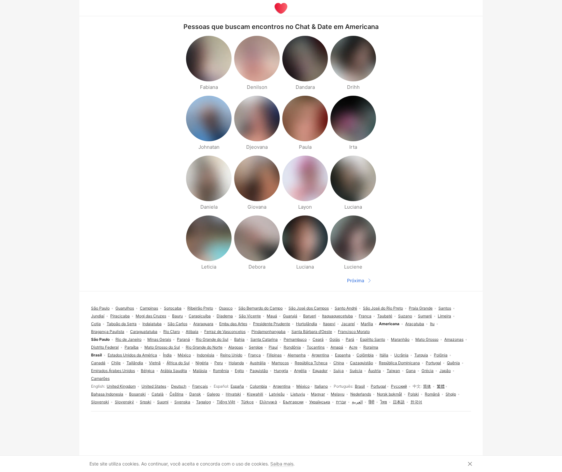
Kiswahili (255, 394)
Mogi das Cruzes (151, 315)
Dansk (195, 394)
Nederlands (360, 394)
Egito (239, 370)
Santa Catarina (264, 339)
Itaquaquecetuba (337, 315)
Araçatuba (414, 323)
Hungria (281, 370)
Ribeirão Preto (200, 308)
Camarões (100, 378)
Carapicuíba (200, 315)
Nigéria (201, 362)
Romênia (221, 370)
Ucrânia (401, 355)
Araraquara (203, 323)
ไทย (383, 401)
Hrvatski (233, 394)
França (254, 355)
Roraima (370, 347)
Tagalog (203, 401)
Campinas (149, 308)
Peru (218, 362)
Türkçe (247, 401)
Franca (365, 315)
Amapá (336, 347)
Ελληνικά (268, 401)
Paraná (183, 339)
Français (200, 386)
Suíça (338, 370)
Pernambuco (295, 339)
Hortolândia (306, 323)
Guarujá (290, 315)
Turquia (421, 355)
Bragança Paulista (107, 331)
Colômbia (365, 355)
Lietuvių (297, 394)
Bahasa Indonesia (107, 394)
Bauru (177, 315)
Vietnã (155, 362)
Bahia (239, 339)
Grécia (427, 370)
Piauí (273, 347)
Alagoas (235, 347)
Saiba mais (281, 463)
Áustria (374, 370)
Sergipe (256, 347)
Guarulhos (124, 308)
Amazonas (453, 339)
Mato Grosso (426, 339)
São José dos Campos (308, 308)
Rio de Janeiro (128, 339)
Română (432, 394)
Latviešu (277, 394)
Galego (213, 394)
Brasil (360, 386)
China (338, 362)
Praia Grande (421, 308)
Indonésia (205, 355)
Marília (367, 323)
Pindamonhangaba (268, 331)
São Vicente (250, 315)
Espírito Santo (372, 339)
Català (158, 394)
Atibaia (192, 331)
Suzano (405, 315)
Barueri (309, 315)
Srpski (145, 401)
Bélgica (147, 370)
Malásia (200, 370)
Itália (384, 355)
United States (153, 386)
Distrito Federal (105, 347)
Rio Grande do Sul (212, 339)
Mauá (272, 315)
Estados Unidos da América (132, 355)
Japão (445, 370)
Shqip (451, 394)
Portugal (378, 386)
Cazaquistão (361, 362)
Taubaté (384, 315)
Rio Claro (171, 331)
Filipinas (274, 355)
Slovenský (124, 401)
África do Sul (178, 362)
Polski (413, 394)
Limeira (444, 315)
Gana (411, 370)
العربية (357, 401)
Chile (116, 362)
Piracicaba (120, 315)
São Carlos (177, 323)
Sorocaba (172, 308)
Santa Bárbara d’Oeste (311, 331)
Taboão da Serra (122, 323)
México (303, 386)
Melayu (337, 394)
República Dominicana (399, 362)
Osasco (226, 308)
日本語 (399, 401)
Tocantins (316, 347)
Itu (432, 323)
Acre (353, 347)
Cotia (96, 323)
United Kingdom (121, 386)
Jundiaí (97, 315)
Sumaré (425, 315)
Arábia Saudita (173, 370)
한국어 (416, 401)
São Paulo (100, 308)
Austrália (258, 362)
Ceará (318, 339)
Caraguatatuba (143, 331)
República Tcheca (311, 362)
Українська (319, 401)
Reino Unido (231, 355)
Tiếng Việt (226, 401)
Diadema (225, 315)
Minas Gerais (159, 339)
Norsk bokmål (389, 394)
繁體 (441, 386)
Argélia (300, 370)
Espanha (343, 355)
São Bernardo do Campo (260, 308)
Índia (167, 355)
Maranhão (400, 339)
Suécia (356, 370)
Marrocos (280, 362)
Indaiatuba (152, 323)
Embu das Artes (233, 323)
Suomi (162, 401)
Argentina (281, 386)
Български (293, 401)
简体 (427, 386)
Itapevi (329, 323)
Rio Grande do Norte (204, 347)
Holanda (236, 362)
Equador (320, 370)
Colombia (258, 386)
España (237, 386)
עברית (341, 401)
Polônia (441, 355)
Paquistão (259, 370)
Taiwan (393, 370)
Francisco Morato (354, 331)
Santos (444, 308)
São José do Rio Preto (383, 308)
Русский (399, 386)
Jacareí (348, 323)
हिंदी (371, 401)
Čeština (176, 394)
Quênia (453, 362)
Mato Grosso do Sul (162, 347)
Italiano (321, 386)
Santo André (346, 308)
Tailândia (135, 362)
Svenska (182, 401)
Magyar (318, 394)
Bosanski (137, 394)
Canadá (98, 362)
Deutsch (178, 386)
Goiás (334, 339)
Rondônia (292, 347)
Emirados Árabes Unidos (113, 370)
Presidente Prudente (271, 323)
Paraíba (132, 347)
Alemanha (297, 355)
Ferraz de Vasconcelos (225, 331)
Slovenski (100, 401)
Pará (350, 339)
